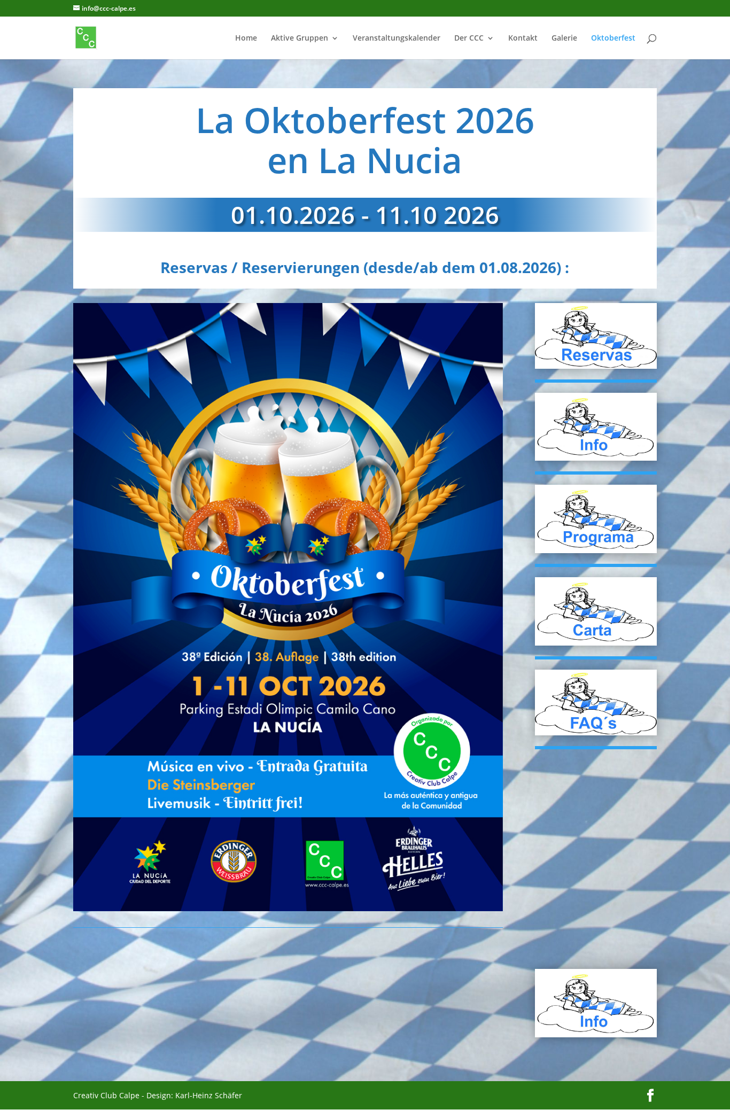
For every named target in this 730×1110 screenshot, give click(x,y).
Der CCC (469, 38)
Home (246, 38)
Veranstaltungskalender (396, 38)
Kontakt (523, 38)
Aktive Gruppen (299, 38)
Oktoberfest (613, 38)
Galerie (564, 38)
